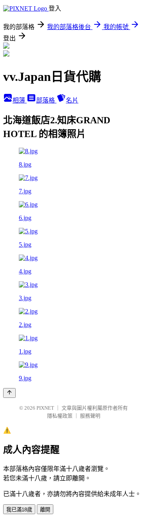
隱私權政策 (60, 416)
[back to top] (9, 393)
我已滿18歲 (19, 510)
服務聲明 (90, 416)
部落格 (46, 100)
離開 (45, 510)
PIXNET (45, 408)
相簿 (20, 100)
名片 (72, 100)
